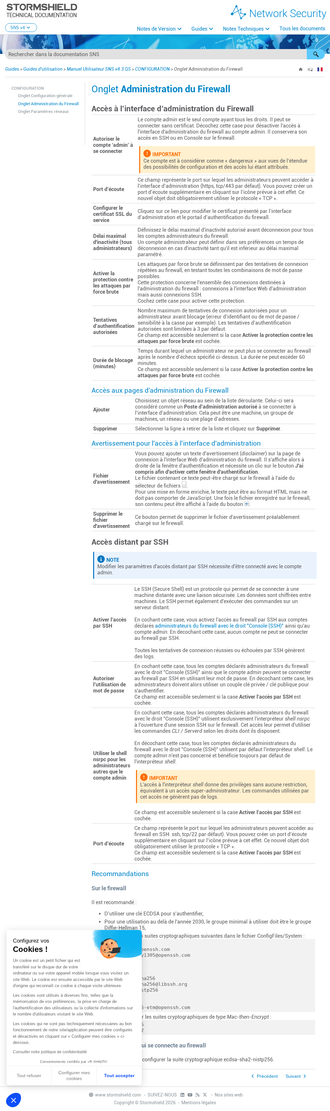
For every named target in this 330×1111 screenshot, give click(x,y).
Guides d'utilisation (43, 69)
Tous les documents (302, 28)
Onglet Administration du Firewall (48, 103)
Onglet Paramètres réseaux (43, 111)
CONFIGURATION (152, 69)
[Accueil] (300, 69)
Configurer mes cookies (74, 1075)
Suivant (293, 1076)
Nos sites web (229, 1094)
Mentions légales (198, 1102)
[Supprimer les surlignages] (310, 69)
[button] (316, 54)
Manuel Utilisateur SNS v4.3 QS (99, 69)
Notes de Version (156, 29)
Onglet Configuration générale (45, 95)
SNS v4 (17, 27)
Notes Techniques (243, 29)
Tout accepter (119, 1075)
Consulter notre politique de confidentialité (50, 1052)
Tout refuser (29, 1075)
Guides (199, 29)
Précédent (267, 1076)
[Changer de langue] (320, 69)
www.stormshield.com (118, 1094)
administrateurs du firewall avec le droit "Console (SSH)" (219, 626)
